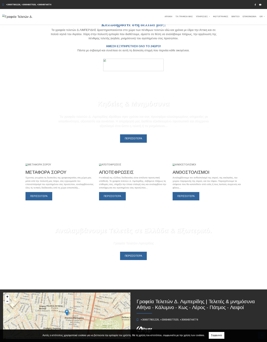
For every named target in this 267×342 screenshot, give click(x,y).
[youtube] (260, 5)
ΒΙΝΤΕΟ (235, 16)
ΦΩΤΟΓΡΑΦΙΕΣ (220, 16)
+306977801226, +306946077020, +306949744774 (28, 4)
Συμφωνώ (216, 335)
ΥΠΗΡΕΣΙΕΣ (202, 16)
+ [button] (7, 297)
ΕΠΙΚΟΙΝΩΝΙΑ (249, 16)
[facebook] (255, 5)
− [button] (7, 301)
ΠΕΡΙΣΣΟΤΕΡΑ (133, 138)
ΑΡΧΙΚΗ (168, 16)
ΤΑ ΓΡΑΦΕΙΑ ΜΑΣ (184, 16)
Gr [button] (261, 16)
